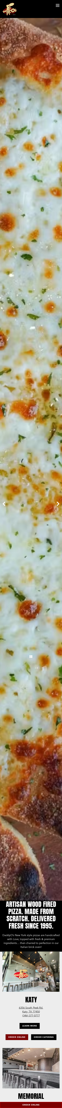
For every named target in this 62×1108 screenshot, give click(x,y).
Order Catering (44, 1040)
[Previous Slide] (3, 505)
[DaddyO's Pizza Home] (10, 9)
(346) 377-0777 (31, 1019)
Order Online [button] (31, 1105)
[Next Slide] (58, 505)
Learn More (29, 1029)
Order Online (17, 1040)
